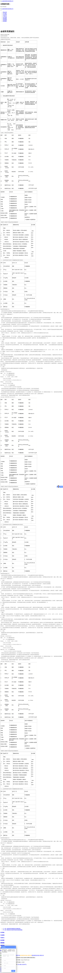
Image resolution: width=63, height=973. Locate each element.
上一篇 (11, 928)
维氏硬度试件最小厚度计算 (38, 955)
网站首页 (5, 12)
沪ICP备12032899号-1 (22, 964)
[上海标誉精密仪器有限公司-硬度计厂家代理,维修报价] (31, 1)
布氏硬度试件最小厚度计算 (26, 955)
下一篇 (12, 929)
